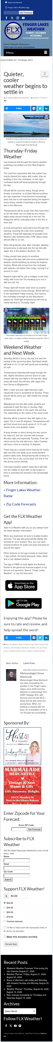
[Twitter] (12, 17)
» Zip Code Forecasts (20, 504)
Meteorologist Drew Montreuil (18, 97)
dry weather (14, 644)
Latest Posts (29, 663)
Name (6, 856)
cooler (7, 644)
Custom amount (15, 921)
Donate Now (11, 944)
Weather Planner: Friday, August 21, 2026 (26, 974)
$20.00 (10, 912)
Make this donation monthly (22, 937)
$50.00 (10, 902)
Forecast (43, 97)
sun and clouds (41, 648)
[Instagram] (17, 17)
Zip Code (8, 871)
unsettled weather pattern (17, 651)
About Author (12, 663)
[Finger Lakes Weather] (26, 30)
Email (6, 863)
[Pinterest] (20, 1025)
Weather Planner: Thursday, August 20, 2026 (28, 988)
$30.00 (10, 907)
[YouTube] (23, 17)
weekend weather (39, 651)
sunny (6, 651)
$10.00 (10, 916)
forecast (42, 644)
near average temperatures (19, 648)
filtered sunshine (24, 644)
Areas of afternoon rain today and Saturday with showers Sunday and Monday (27, 982)
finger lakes (35, 644)
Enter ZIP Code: (26, 825)
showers (32, 648)
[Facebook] (6, 17)
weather (29, 651)
